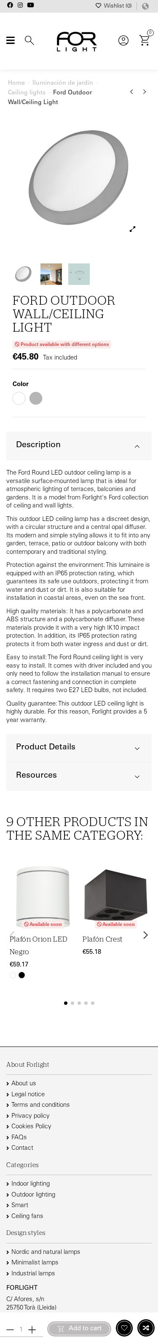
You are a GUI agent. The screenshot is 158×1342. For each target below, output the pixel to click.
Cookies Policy (31, 1127)
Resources (36, 776)
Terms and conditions (40, 1105)
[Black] (22, 975)
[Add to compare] (146, 1328)
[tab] (79, 446)
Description (38, 445)
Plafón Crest (103, 939)
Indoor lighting (30, 1184)
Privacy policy (30, 1116)
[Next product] (144, 94)
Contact (22, 1148)
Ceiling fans (27, 1216)
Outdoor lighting (33, 1195)
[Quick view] (70, 908)
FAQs (19, 1138)
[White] (13, 975)
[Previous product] (132, 94)
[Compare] (70, 892)
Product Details (45, 747)
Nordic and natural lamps (45, 1252)
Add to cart (85, 1329)
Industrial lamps (33, 1274)
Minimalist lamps (35, 1263)
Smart (19, 1205)
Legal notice (28, 1095)
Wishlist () (118, 6)
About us (23, 1084)
